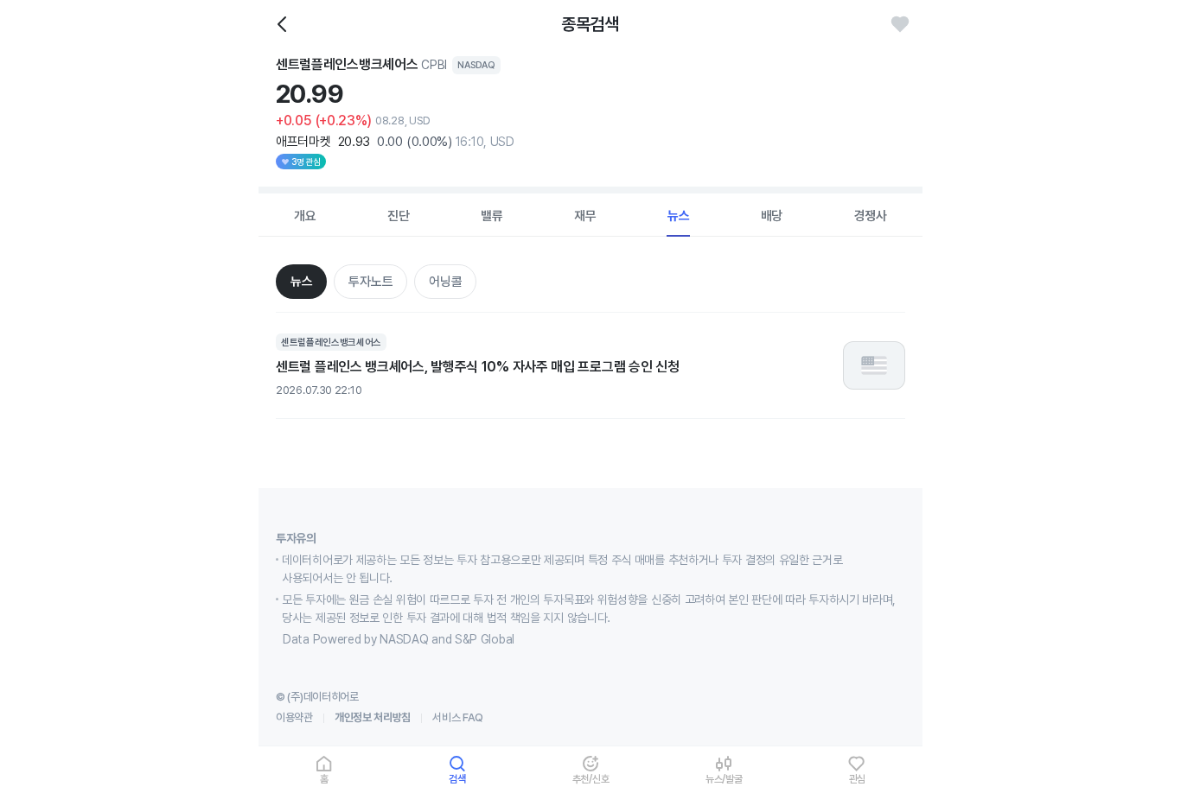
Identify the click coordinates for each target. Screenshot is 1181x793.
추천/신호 (591, 778)
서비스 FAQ (457, 717)
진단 (398, 216)
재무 (585, 216)
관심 (857, 778)
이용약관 (294, 717)
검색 (457, 778)
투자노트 (370, 281)
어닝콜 (445, 281)
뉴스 (678, 216)
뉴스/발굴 (724, 778)
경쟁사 (870, 216)
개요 (305, 216)
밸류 (492, 216)
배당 (772, 216)
